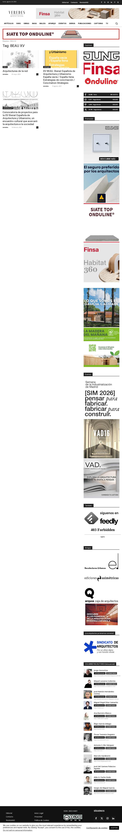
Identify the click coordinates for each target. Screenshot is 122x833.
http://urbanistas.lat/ (99, 782)
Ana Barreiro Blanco (102, 713)
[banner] (101, 478)
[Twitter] (104, 2)
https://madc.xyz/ (99, 708)
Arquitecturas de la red (15, 71)
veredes (5, 74)
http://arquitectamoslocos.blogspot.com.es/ (106, 699)
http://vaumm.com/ (99, 729)
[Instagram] (108, 2)
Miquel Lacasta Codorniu (104, 681)
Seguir (115, 99)
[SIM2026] (101, 399)
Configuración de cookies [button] (96, 828)
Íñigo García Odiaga (102, 724)
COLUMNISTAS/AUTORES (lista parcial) (100, 664)
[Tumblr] (118, 2)
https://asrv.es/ (98, 750)
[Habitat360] (101, 262)
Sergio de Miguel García (104, 788)
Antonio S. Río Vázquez (104, 745)
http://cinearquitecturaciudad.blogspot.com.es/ (107, 675)
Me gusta (114, 94)
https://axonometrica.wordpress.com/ (104, 686)
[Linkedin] (111, 2)
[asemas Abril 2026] (101, 183)
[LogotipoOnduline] (101, 81)
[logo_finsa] (101, 68)
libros (5, 67)
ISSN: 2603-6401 (70, 811)
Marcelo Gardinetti (102, 756)
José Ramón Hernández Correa (104, 692)
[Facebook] (101, 2)
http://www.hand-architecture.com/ (104, 793)
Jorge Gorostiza (101, 670)
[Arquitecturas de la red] (20, 59)
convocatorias (7, 108)
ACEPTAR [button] (114, 828)
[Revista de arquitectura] (17, 14)
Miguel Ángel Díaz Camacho (106, 702)
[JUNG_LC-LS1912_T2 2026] (101, 143)
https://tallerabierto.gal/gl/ (101, 718)
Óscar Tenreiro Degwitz (104, 734)
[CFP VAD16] (101, 438)
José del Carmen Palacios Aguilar (105, 767)
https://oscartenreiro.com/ (101, 740)
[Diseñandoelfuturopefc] (101, 347)
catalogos (47, 67)
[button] (116, 23)
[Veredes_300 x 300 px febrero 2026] (101, 307)
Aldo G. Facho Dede (102, 777)
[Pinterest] (114, 2)
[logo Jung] (101, 56)
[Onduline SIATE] (101, 222)
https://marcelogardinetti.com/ (102, 761)
